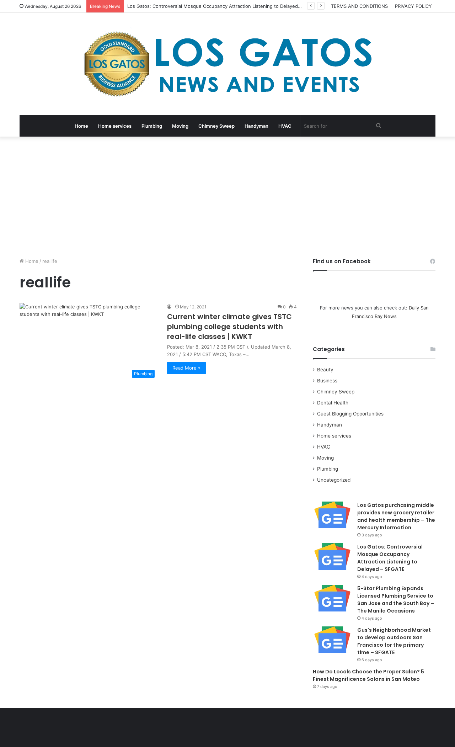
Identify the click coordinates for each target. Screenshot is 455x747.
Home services (115, 126)
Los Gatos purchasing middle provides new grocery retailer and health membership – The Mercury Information (396, 516)
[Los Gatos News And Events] (227, 64)
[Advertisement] (227, 197)
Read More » (186, 368)
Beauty (325, 369)
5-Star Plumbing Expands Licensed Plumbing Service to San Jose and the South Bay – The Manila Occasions (395, 599)
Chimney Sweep (216, 126)
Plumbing (151, 126)
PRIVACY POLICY (413, 6)
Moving (180, 126)
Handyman (256, 126)
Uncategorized (333, 480)
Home (81, 126)
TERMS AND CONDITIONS (359, 6)
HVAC (284, 126)
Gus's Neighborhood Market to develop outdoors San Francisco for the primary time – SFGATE (394, 641)
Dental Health (332, 403)
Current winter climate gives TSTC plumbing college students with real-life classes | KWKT (229, 326)
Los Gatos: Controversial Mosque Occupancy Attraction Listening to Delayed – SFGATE (224, 6)
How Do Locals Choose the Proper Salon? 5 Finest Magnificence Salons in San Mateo (368, 675)
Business (327, 380)
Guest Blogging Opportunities (350, 414)
